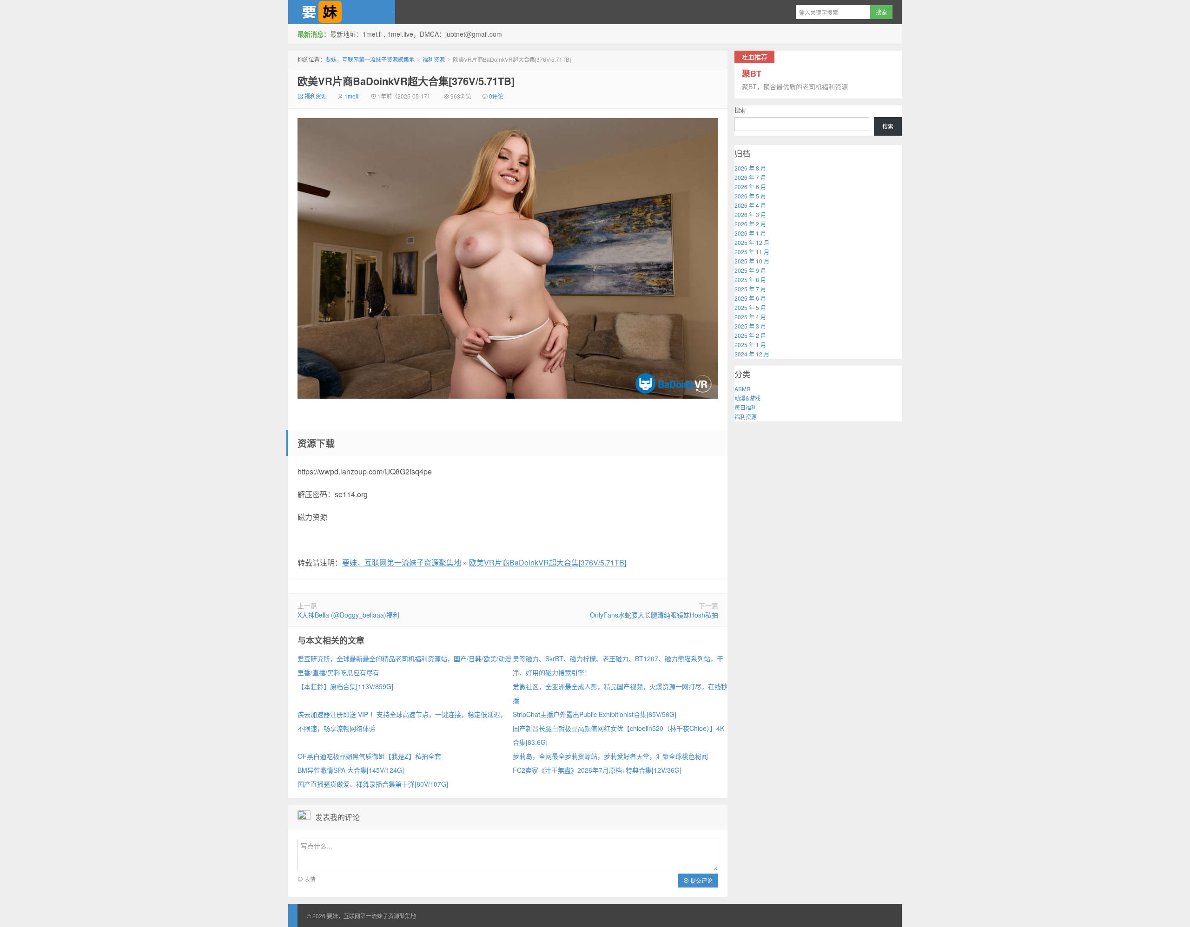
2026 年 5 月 (750, 196)
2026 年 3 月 (750, 214)
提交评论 (701, 880)
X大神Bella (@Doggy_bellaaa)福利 (348, 614)
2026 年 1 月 (750, 233)
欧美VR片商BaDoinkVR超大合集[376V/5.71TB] (406, 80)
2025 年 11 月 (751, 252)
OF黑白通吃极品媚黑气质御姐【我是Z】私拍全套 (369, 756)
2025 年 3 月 (750, 326)
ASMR (742, 389)
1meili (352, 96)
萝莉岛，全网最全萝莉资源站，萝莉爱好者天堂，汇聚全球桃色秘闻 (610, 756)
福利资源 (434, 59)
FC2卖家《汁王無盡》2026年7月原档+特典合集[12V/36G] (597, 770)
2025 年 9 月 (750, 270)
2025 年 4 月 (750, 317)
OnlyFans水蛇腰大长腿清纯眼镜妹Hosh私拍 (654, 614)
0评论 (496, 96)
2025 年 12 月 (751, 242)
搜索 (740, 110)
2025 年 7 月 (750, 289)
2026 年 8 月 (750, 168)
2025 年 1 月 (750, 344)
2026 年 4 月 (750, 205)
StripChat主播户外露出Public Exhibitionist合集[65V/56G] (594, 714)
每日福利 (745, 407)
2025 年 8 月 (750, 279)
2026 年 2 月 (750, 224)
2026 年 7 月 (750, 177)
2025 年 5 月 (750, 307)
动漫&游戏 (747, 398)
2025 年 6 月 (750, 298)
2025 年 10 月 (751, 261)
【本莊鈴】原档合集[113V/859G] (345, 686)
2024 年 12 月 (751, 354)
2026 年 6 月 (750, 187)
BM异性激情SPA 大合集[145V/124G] (351, 770)
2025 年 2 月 (750, 335)
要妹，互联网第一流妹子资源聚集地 (341, 12)
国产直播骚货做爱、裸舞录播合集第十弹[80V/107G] (373, 784)
